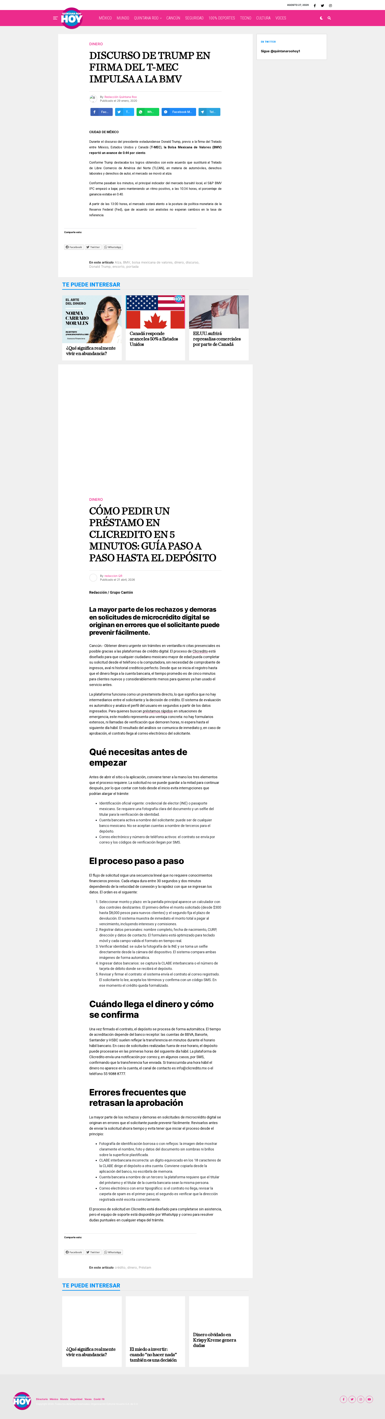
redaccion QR (113, 575)
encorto (118, 266)
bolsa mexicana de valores (152, 262)
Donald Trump (100, 266)
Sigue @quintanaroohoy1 (280, 51)
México (54, 1399)
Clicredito (200, 651)
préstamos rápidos (158, 711)
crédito (120, 1267)
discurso (192, 262)
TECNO (245, 18)
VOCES (281, 18)
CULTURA (263, 18)
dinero (179, 262)
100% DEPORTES (222, 18)
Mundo (64, 1399)
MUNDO (123, 18)
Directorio (42, 1399)
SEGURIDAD (194, 18)
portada (132, 266)
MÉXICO (105, 18)
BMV (126, 262)
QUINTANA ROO (146, 18)
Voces (88, 1399)
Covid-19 (99, 1399)
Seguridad (76, 1399)
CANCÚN (173, 18)
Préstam (145, 1267)
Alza (118, 262)
